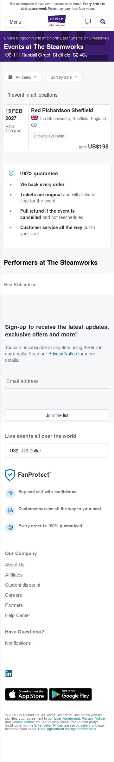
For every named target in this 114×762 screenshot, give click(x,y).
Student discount (22, 584)
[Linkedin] (9, 674)
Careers (13, 594)
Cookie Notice (23, 721)
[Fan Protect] (28, 475)
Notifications (18, 642)
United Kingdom (18, 37)
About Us (15, 564)
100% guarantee (38, 173)
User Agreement (67, 718)
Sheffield (78, 37)
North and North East (50, 37)
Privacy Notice (62, 353)
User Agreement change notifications (67, 728)
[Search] (103, 21)
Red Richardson (20, 284)
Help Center (17, 615)
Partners (14, 605)
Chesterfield (99, 37)
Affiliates (14, 574)
